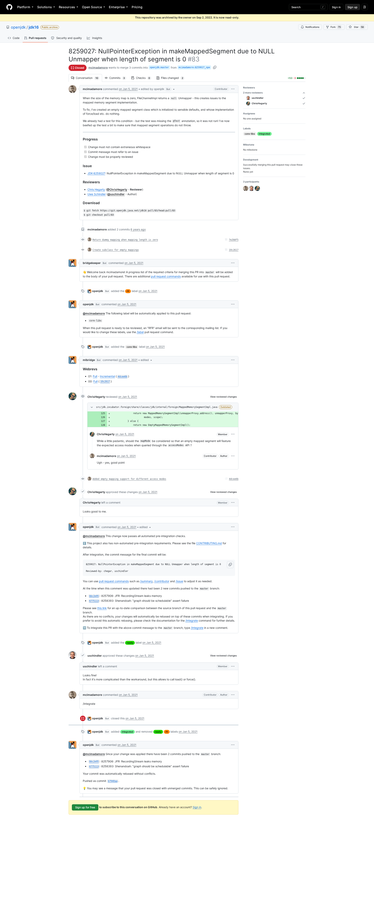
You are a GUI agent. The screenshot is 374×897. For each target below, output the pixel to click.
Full (95, 376)
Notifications (312, 27)
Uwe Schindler (96, 194)
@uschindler (116, 194)
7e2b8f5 (233, 239)
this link (102, 608)
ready (130, 642)
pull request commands (166, 276)
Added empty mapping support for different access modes (129, 479)
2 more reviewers (253, 92)
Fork (336, 27)
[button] (158, 89)
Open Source (92, 7)
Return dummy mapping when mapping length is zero (125, 239)
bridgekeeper (92, 263)
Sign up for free (85, 807)
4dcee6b (233, 479)
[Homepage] (9, 7)
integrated (127, 731)
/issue (179, 581)
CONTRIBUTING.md (209, 543)
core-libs (132, 346)
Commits (119, 77)
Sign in (197, 807)
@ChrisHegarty (117, 189)
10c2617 (233, 250)
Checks (145, 77)
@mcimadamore (94, 313)
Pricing (137, 7)
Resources (67, 7)
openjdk (18, 27)
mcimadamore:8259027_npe (194, 67)
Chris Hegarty (96, 189)
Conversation (89, 77)
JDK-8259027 (96, 173)
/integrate (191, 620)
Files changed (174, 77)
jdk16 (34, 27)
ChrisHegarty (96, 396)
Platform (23, 7)
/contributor (161, 581)
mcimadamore (98, 67)
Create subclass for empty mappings (116, 250)
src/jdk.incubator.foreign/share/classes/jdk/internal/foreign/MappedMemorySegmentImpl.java (156, 407)
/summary (146, 581)
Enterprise (117, 7)
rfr (128, 291)
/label (140, 332)
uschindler (94, 655)
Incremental (107, 376)
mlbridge (89, 360)
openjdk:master (159, 67)
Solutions (44, 7)
